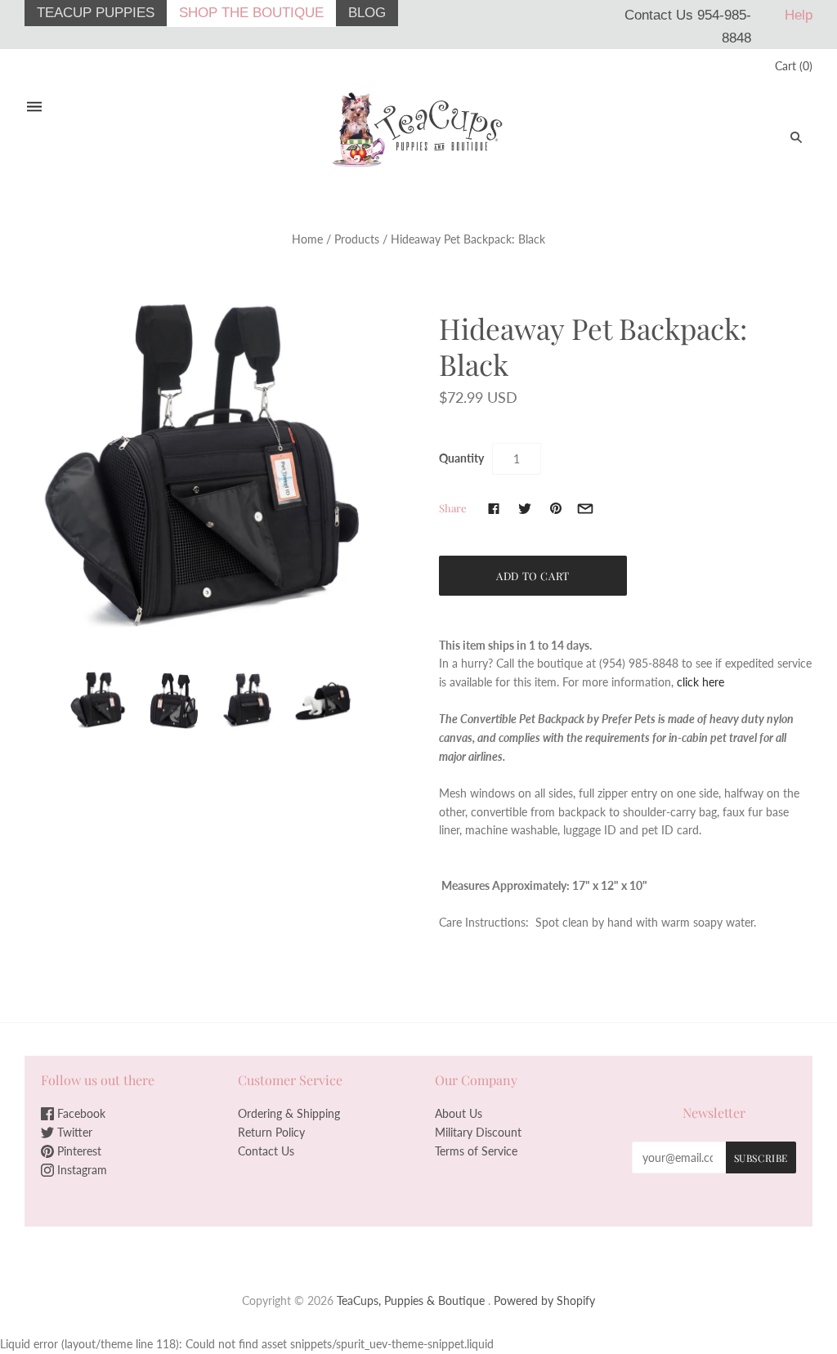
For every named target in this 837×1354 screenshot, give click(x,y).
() (793, 66)
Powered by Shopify (544, 1300)
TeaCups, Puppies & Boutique (411, 1300)
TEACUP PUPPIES (95, 12)
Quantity (461, 458)
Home (307, 239)
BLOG (367, 12)
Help (798, 15)
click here (700, 682)
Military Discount (478, 1132)
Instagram (80, 1170)
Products (356, 239)
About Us (458, 1113)
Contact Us (266, 1151)
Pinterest (77, 1151)
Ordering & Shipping (289, 1113)
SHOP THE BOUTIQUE (251, 12)
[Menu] (34, 107)
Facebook (79, 1113)
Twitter (73, 1132)
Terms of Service (476, 1151)
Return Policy (271, 1132)
